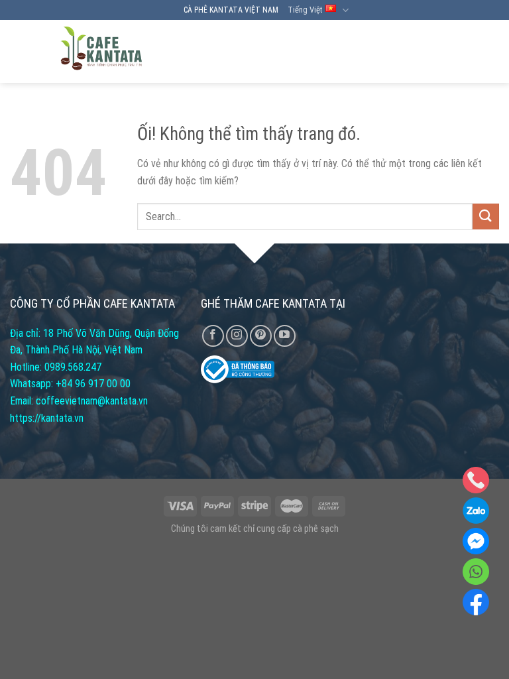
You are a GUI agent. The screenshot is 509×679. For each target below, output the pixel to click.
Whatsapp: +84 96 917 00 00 (70, 383)
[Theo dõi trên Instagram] (237, 336)
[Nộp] (486, 216)
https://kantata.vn (47, 418)
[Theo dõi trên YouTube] (285, 336)
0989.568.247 (72, 367)
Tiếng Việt (305, 10)
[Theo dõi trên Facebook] (213, 336)
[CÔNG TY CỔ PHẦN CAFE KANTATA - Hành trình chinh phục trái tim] (101, 51)
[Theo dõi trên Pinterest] (261, 336)
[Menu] (487, 51)
